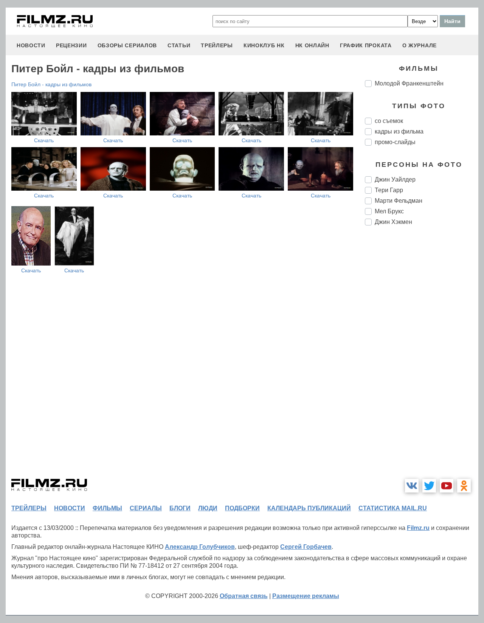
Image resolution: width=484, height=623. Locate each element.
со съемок (389, 121)
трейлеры (217, 45)
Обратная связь (244, 596)
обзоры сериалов (127, 45)
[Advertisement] (421, 357)
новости (31, 45)
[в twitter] (429, 485)
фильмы (107, 508)
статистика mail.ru (392, 508)
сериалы (146, 508)
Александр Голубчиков (200, 547)
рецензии (71, 45)
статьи (179, 45)
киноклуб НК (264, 45)
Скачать (44, 140)
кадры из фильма (399, 131)
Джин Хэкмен (393, 222)
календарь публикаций (309, 508)
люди (207, 508)
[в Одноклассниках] (464, 485)
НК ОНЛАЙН (312, 45)
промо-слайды (395, 142)
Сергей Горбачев (306, 547)
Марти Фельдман (398, 200)
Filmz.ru (418, 528)
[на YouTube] (446, 485)
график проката (366, 45)
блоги (180, 508)
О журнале (419, 45)
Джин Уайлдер (395, 179)
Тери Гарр (389, 190)
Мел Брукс (389, 211)
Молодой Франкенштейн (409, 83)
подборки (242, 508)
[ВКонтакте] (412, 485)
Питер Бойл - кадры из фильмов (51, 84)
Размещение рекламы (305, 596)
